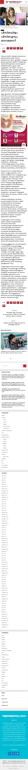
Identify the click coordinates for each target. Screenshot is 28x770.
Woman (4, 448)
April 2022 (4, 584)
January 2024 (4, 541)
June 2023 (4, 556)
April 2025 (4, 508)
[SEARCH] (24, 365)
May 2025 (4, 506)
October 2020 (4, 623)
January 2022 (4, 590)
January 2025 (4, 515)
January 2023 (4, 564)
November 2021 (5, 595)
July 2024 (4, 528)
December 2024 (5, 517)
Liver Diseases (6, 428)
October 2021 (4, 597)
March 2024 (4, 536)
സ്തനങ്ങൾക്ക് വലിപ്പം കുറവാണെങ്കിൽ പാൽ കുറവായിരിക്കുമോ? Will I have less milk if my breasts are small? (13, 390)
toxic (2, 463)
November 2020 (5, 621)
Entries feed (4, 699)
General (2, 30)
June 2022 (4, 579)
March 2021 (4, 612)
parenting (3, 459)
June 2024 (4, 530)
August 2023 (4, 551)
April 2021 (4, 610)
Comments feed (5, 702)
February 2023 (5, 562)
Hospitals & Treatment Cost (13, 768)
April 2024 (4, 534)
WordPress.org (5, 705)
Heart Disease (5, 452)
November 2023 (5, 545)
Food (3, 433)
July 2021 (3, 603)
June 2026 (4, 478)
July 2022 (4, 577)
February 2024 (5, 538)
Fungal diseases (5, 435)
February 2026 (5, 486)
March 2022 (4, 586)
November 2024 (5, 519)
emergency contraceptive (7, 431)
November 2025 (5, 493)
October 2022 (4, 571)
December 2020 (5, 618)
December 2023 (5, 543)
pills (2, 461)
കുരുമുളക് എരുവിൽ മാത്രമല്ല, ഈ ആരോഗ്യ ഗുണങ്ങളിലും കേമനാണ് (14, 324)
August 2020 (4, 627)
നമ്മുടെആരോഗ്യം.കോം (14, 716)
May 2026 (4, 480)
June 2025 (4, 504)
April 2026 (4, 482)
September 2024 (5, 523)
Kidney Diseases (6, 426)
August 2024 (4, 525)
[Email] (17, 753)
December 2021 (5, 592)
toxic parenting (5, 465)
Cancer (4, 420)
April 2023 (4, 560)
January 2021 (4, 616)
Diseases (4, 418)
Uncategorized (4, 467)
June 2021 (4, 605)
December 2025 (5, 491)
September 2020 (5, 625)
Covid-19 (5, 422)
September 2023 (5, 549)
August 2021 (4, 601)
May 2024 (4, 532)
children (3, 415)
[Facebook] (9, 753)
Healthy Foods (5, 450)
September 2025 (5, 497)
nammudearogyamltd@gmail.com (17, 745)
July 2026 (4, 476)
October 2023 (4, 547)
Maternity (5, 444)
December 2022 (5, 566)
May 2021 (4, 608)
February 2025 (5, 512)
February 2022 (5, 588)
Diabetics (5, 424)
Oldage (4, 446)
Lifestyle (3, 454)
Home (4, 766)
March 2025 (4, 510)
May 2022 (4, 582)
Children (4, 439)
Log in (3, 696)
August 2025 (4, 499)
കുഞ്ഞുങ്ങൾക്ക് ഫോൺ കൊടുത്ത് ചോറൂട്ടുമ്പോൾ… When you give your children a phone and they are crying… (13, 352)
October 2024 (4, 521)
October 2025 (4, 495)
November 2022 (5, 569)
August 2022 (4, 575)
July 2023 (4, 553)
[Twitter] (13, 753)
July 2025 (4, 502)
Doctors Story (6, 457)
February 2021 (4, 614)
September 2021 (5, 599)
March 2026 (4, 484)
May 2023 (4, 558)
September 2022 (5, 573)
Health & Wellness (5, 437)
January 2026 (4, 489)
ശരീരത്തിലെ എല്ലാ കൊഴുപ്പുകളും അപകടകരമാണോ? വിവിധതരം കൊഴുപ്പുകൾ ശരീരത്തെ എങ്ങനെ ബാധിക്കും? (14, 314)
